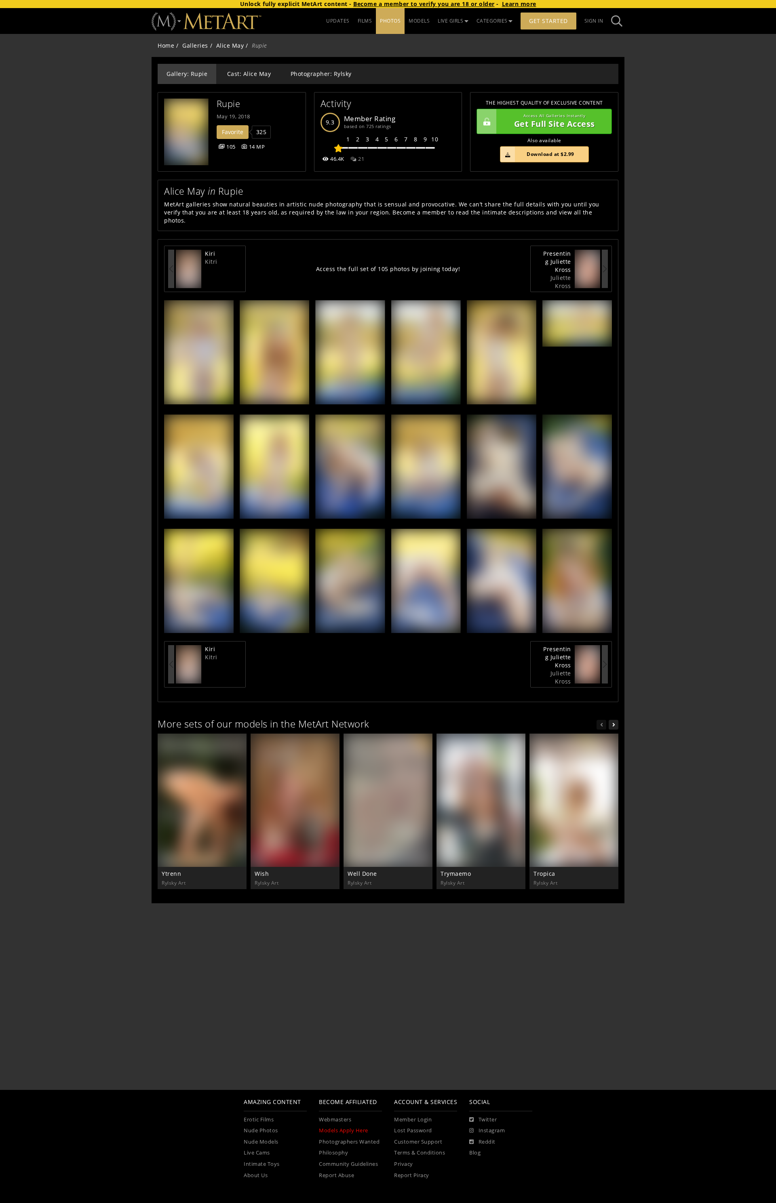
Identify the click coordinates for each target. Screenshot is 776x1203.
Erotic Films (259, 1119)
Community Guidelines (348, 1164)
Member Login (413, 1119)
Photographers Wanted (349, 1141)
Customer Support (418, 1141)
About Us (256, 1175)
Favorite (232, 132)
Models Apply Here (343, 1130)
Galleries (195, 45)
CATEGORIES (492, 20)
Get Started (548, 21)
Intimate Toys (262, 1164)
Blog (475, 1152)
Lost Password (413, 1130)
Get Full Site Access (554, 121)
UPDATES (338, 20)
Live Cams (257, 1152)
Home (166, 45)
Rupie (228, 103)
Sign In (593, 20)
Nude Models (261, 1141)
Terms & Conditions (419, 1152)
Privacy (403, 1164)
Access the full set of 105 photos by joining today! (388, 269)
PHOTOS (390, 20)
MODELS (419, 20)
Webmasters (335, 1119)
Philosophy (333, 1152)
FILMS (365, 20)
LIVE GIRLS (450, 20)
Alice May (230, 45)
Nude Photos (261, 1130)
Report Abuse (336, 1175)
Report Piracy (411, 1175)
